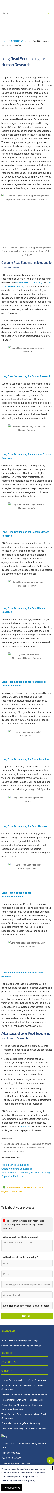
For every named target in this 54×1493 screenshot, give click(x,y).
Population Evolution (12, 1176)
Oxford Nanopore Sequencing (16, 1168)
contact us (25, 1126)
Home (4, 40)
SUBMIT (27, 1316)
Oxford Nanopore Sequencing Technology (21, 1345)
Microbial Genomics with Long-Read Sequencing (24, 1394)
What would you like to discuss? (20, 1237)
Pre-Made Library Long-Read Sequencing (20, 1423)
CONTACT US (8, 1362)
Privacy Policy (29, 1480)
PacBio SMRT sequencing (28, 282)
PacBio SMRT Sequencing (15, 1164)
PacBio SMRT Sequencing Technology (19, 1340)
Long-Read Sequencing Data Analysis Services (23, 1428)
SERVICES (6, 1371)
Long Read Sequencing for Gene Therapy (24, 826)
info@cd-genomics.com (19, 1463)
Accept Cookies (12, 1487)
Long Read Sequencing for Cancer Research (26, 376)
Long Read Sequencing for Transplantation (25, 759)
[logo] (15, 4)
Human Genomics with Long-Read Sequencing (25, 1172)
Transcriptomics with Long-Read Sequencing (22, 1399)
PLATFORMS (8, 1331)
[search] (48, 13)
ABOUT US (7, 1353)
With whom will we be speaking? (20, 1257)
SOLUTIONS (17, 40)
